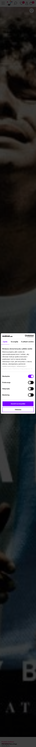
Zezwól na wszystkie (18, 404)
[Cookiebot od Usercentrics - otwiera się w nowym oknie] (25, 336)
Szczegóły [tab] (14, 342)
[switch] (31, 382)
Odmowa (18, 409)
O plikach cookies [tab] (27, 342)
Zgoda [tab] (5, 342)
